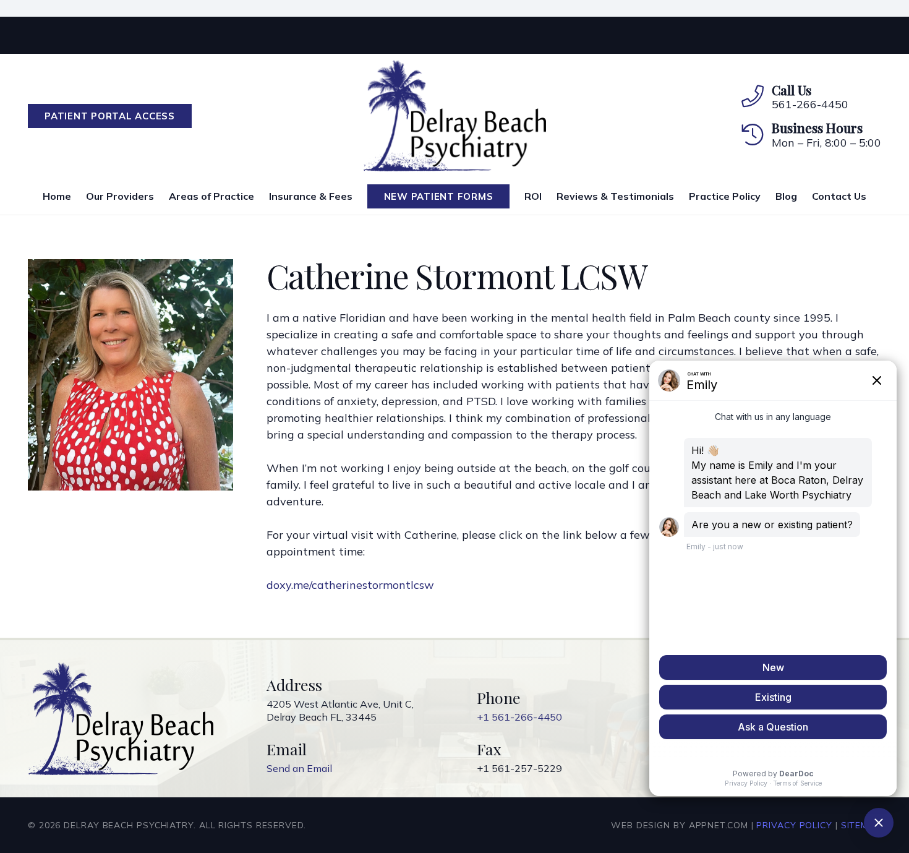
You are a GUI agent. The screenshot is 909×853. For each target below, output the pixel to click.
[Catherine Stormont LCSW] (130, 267)
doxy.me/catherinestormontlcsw (350, 585)
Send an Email (299, 768)
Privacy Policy (794, 825)
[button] (260, 196)
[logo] (455, 115)
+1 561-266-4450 (519, 717)
